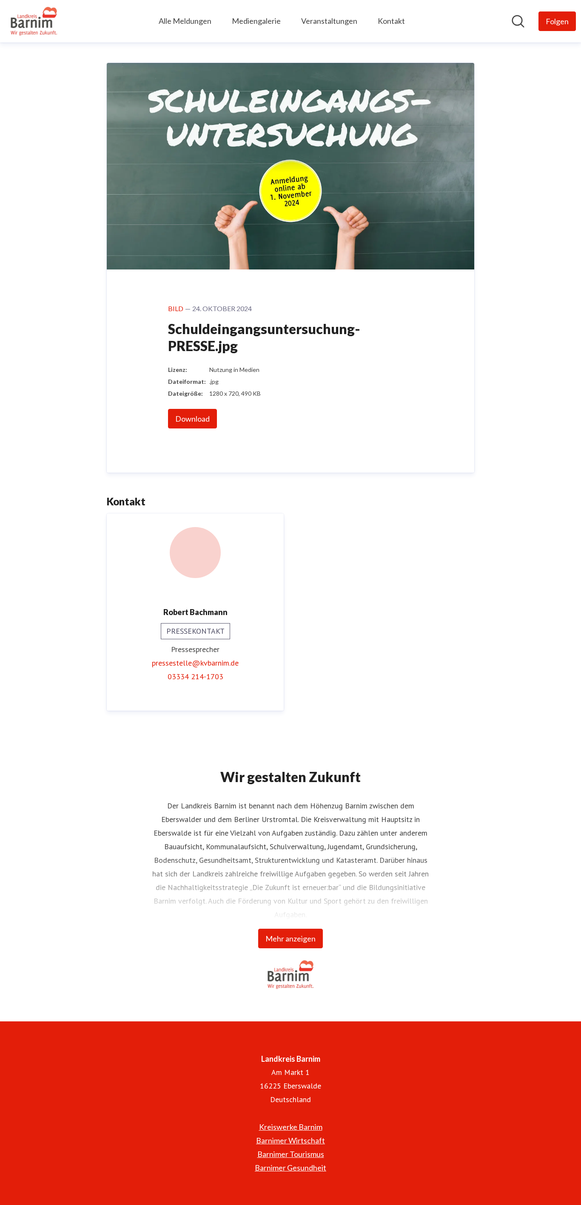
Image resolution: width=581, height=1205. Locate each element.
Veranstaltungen (329, 21)
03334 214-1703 (195, 676)
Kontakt (391, 21)
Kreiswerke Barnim (290, 1126)
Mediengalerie (256, 21)
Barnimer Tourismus (290, 1154)
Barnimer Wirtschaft (290, 1140)
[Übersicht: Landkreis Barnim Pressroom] (34, 21)
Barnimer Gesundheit (290, 1167)
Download (192, 418)
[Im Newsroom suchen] (518, 21)
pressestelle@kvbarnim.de (195, 663)
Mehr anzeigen (290, 938)
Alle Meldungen (185, 21)
